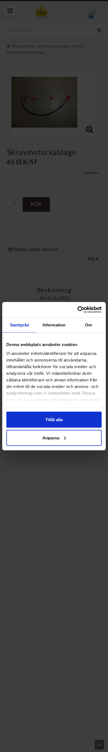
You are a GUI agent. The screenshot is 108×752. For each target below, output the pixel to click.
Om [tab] (88, 325)
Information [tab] (54, 325)
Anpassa (50, 437)
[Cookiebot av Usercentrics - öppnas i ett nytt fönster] (78, 309)
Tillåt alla (54, 419)
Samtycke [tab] (19, 325)
